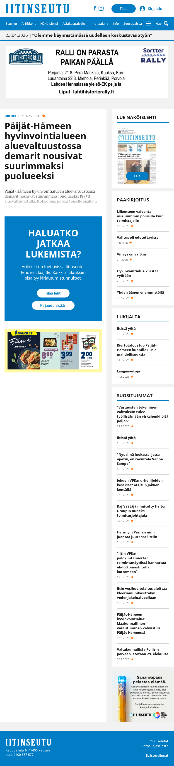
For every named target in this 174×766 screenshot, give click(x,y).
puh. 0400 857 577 (20, 754)
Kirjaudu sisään (53, 305)
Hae (158, 23)
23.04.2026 (79, 35)
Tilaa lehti (53, 293)
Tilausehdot (159, 741)
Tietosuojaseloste (154, 746)
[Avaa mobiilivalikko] (148, 23)
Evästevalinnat (157, 755)
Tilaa (124, 8)
